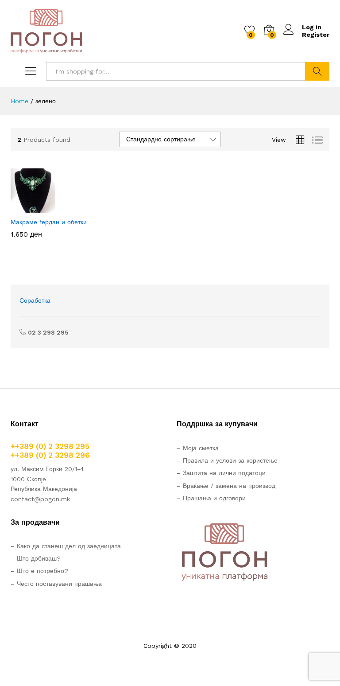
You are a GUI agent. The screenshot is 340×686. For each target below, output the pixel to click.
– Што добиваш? (36, 558)
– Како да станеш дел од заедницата (66, 546)
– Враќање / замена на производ (226, 485)
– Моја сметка (198, 448)
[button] (38, 207)
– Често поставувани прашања (56, 583)
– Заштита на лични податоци (221, 472)
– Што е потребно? (39, 570)
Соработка (34, 300)
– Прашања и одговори (211, 498)
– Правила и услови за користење (227, 460)
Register (315, 34)
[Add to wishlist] (79, 207)
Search (317, 71)
